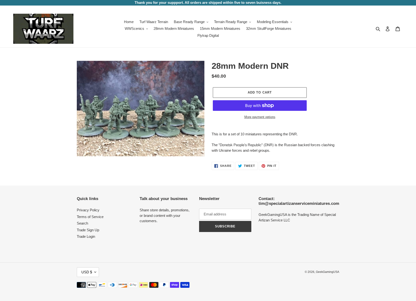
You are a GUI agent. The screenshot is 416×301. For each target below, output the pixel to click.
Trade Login (86, 236)
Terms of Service (90, 217)
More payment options (259, 117)
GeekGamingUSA (327, 272)
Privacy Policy (88, 210)
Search (82, 223)
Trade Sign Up (88, 230)
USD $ (86, 272)
